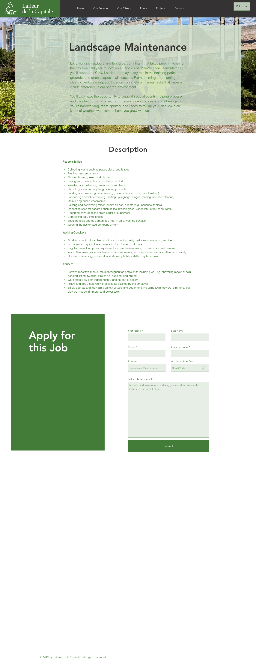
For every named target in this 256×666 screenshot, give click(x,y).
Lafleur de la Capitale (37, 8)
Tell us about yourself (140, 379)
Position (132, 361)
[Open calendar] (203, 367)
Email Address (179, 347)
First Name (134, 330)
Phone (131, 347)
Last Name (177, 330)
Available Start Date (182, 361)
